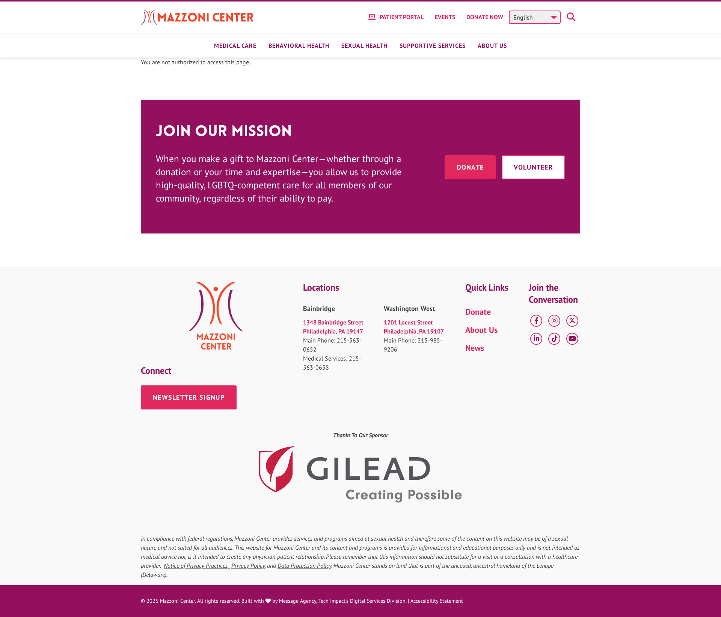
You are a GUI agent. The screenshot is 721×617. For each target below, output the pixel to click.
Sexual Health (364, 45)
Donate (470, 167)
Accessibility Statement (436, 600)
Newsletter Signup (189, 397)
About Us (492, 45)
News (474, 348)
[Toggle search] (572, 17)
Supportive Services (433, 45)
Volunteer (533, 167)
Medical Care (235, 45)
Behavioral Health (298, 45)
